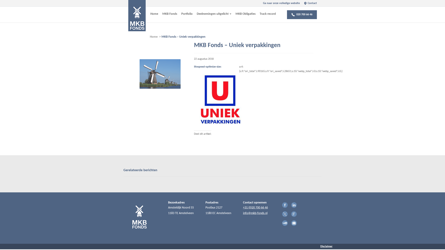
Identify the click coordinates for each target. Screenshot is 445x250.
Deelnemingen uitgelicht (213, 14)
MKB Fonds (169, 14)
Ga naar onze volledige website (281, 3)
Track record (268, 14)
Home (154, 14)
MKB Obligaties (246, 14)
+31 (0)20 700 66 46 (255, 207)
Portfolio (187, 14)
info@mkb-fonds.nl (255, 213)
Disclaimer (326, 246)
